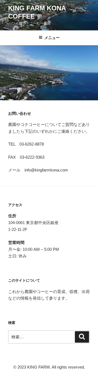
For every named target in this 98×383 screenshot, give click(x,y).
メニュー (52, 37)
